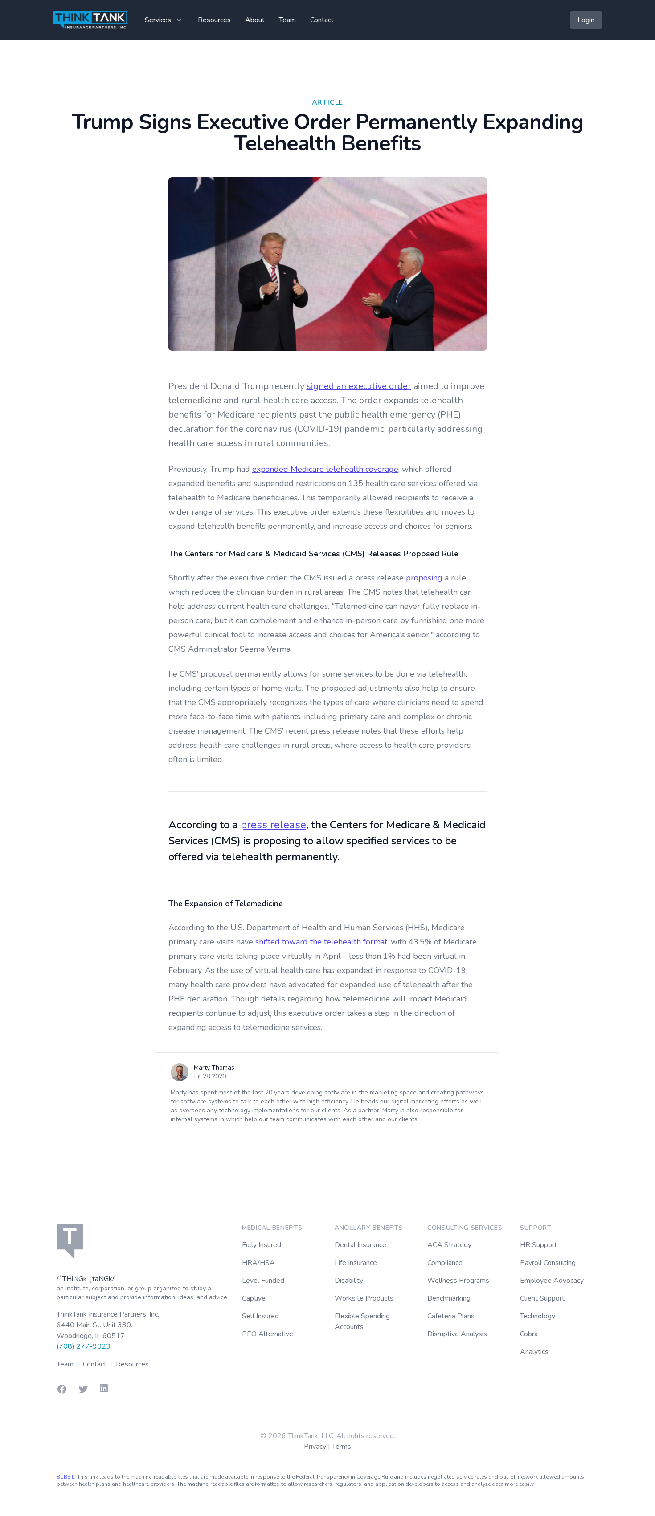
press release (273, 825)
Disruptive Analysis (457, 1334)
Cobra (529, 1334)
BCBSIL (65, 1476)
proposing (424, 577)
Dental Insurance (360, 1245)
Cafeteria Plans (451, 1316)
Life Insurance (356, 1263)
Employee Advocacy (552, 1280)
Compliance (445, 1263)
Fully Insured (261, 1245)
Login (585, 20)
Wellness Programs (458, 1280)
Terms (341, 1446)
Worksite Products (364, 1298)
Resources (214, 20)
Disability (349, 1280)
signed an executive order (359, 386)
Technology (537, 1316)
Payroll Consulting (548, 1263)
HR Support (538, 1245)
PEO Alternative (267, 1334)
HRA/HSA (258, 1263)
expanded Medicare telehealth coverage (325, 469)
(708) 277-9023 (84, 1346)
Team (287, 20)
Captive (254, 1298)
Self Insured (260, 1316)
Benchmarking (449, 1298)
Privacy (316, 1446)
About (255, 20)
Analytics (534, 1352)
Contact (322, 20)
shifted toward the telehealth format (321, 941)
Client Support (542, 1298)
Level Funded (263, 1280)
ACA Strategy (449, 1245)
